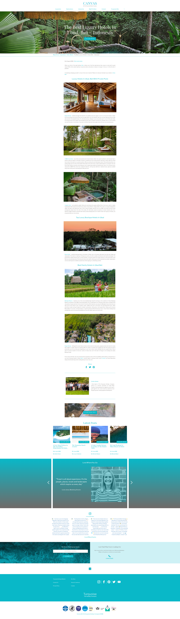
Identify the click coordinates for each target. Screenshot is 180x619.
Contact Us (55, 582)
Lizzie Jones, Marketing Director (71, 489)
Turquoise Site (115, 9)
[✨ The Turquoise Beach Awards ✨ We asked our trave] (119, 527)
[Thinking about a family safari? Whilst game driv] (80, 527)
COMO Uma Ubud (69, 158)
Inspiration (58, 9)
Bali (82, 65)
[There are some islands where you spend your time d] (99, 527)
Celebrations (102, 441)
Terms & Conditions (75, 582)
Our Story (73, 579)
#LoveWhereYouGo (90, 537)
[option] (90, 484)
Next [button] (131, 482)
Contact (104, 9)
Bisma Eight (67, 254)
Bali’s (82, 358)
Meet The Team (92, 9)
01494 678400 (109, 558)
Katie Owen (58, 453)
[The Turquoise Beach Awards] (80, 448)
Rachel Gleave (96, 453)
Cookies (73, 585)
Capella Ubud (68, 205)
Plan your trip (90, 412)
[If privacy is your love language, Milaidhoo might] (60, 527)
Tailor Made (90, 38)
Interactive (81, 9)
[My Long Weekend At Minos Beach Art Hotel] (118, 448)
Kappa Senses (68, 115)
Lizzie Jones (79, 61)
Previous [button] (48, 482)
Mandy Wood (115, 453)
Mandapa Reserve (68, 300)
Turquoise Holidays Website (59, 579)
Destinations (69, 9)
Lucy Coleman (77, 453)
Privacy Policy (56, 585)
